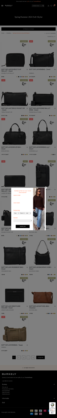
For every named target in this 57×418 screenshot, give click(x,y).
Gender (15, 217)
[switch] (52, 413)
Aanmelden (23, 226)
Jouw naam (16, 202)
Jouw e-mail (16, 195)
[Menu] (55, 403)
